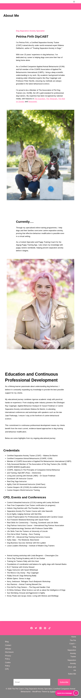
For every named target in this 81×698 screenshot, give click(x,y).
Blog (7, 642)
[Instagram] (40, 628)
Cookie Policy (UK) (8, 665)
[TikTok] (49, 628)
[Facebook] (31, 628)
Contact (8, 645)
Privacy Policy (8, 657)
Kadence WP (55, 692)
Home (73, 637)
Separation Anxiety (72, 661)
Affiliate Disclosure (9, 650)
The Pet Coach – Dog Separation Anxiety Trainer (72, 648)
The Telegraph (51, 99)
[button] (67, 693)
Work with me (72, 668)
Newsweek (32, 102)
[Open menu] (74, 1)
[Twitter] (36, 628)
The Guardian (39, 99)
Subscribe (72, 674)
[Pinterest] (45, 628)
